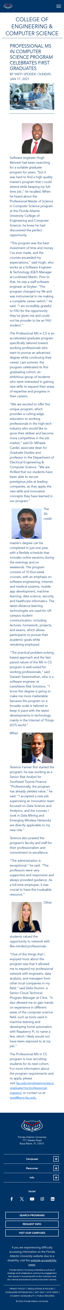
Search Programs (32, 1215)
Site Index (52, 1292)
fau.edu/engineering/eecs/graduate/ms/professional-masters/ (32, 1088)
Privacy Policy (18, 1288)
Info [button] (32, 1177)
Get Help (40, 1292)
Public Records (46, 1295)
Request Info (32, 1224)
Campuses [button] (32, 1159)
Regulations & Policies (41, 1288)
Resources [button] (32, 1168)
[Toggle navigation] (58, 6)
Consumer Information (19, 1292)
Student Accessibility (22, 1295)
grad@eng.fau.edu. (23, 1098)
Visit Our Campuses (32, 1233)
